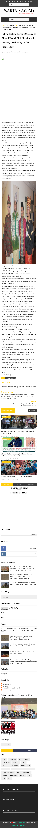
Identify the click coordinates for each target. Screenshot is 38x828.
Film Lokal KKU (24, 759)
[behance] (26, 1)
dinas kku (15, 769)
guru (3, 778)
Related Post (8, 411)
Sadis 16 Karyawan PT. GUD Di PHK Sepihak (16, 477)
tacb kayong (7, 690)
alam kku (16, 762)
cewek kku (5, 769)
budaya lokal (25, 765)
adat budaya (6, 762)
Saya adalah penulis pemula (11, 688)
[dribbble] (20, 1)
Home (3, 25)
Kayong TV (6, 686)
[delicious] (31, 1)
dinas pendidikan (8, 772)
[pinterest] (15, 1)
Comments (31, 750)
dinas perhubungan (23, 772)
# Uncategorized (11, 378)
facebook (31, 484)
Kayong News (7, 684)
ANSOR (4, 759)
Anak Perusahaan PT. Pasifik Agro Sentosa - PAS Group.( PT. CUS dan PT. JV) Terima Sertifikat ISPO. (23, 568)
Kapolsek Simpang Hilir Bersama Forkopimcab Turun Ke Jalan (17, 432)
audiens (15, 765)
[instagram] (28, 1)
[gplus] (12, 1)
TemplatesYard (20, 823)
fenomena (14, 775)
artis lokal (6, 744)
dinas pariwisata (27, 769)
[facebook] (6, 1)
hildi (9, 778)
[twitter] (9, 1)
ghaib (29, 775)
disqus (19, 484)
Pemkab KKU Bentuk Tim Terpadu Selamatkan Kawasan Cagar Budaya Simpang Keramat (23, 661)
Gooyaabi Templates (19, 825)
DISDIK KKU (12, 759)
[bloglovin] (17, 1)
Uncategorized (11, 25)
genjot (22, 775)
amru (24, 762)
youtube (3, 675)
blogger (6, 484)
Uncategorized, (25, 52)
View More (33, 410)
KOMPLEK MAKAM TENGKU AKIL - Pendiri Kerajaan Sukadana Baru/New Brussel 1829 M (21, 576)
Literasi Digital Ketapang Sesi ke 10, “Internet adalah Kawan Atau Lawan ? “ (17, 455)
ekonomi (5, 775)
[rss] (23, 1)
